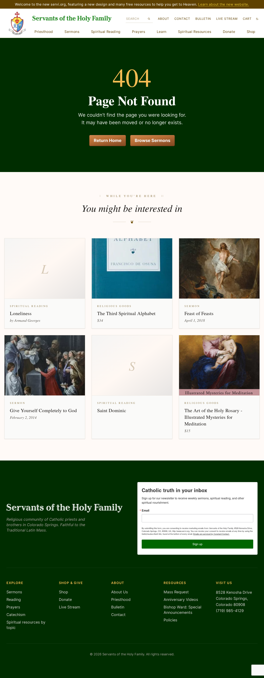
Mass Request (176, 592)
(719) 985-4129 (230, 610)
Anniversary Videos (181, 599)
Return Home (107, 140)
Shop (251, 31)
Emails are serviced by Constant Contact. (211, 533)
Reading (13, 599)
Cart (247, 18)
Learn (161, 31)
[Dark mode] (257, 18)
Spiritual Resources (194, 31)
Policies (170, 620)
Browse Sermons (152, 140)
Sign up (197, 544)
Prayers (138, 31)
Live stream (227, 18)
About (163, 18)
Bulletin (203, 18)
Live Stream (69, 607)
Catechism (15, 614)
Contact (182, 18)
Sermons (71, 31)
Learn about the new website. (223, 4)
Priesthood (43, 31)
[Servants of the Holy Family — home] (72, 19)
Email (145, 510)
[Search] (149, 18)
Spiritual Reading (106, 31)
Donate (229, 31)
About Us (119, 592)
